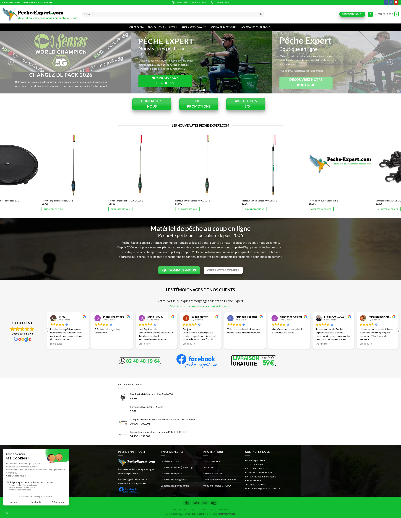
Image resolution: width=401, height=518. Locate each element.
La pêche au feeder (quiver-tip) (177, 467)
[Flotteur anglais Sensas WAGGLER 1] (36, 165)
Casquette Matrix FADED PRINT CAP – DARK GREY (297, 200)
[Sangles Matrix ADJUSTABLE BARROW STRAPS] (169, 165)
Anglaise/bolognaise (194, 27)
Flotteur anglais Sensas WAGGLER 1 (21, 200)
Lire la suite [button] (100, 344)
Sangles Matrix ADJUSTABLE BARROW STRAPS (161, 200)
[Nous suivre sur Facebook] (386, 2)
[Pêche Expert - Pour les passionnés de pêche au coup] (39, 14)
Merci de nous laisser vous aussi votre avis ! (200, 306)
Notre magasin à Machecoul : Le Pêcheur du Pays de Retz (133, 481)
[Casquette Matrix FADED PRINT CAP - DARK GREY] (303, 165)
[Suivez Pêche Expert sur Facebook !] (128, 489)
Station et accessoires (224, 27)
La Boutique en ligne (183, 509)
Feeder (173, 27)
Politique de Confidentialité (213, 509)
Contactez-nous (211, 461)
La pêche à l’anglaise (171, 473)
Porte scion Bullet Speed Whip (85, 200)
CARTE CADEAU (137, 27)
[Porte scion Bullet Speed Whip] (103, 165)
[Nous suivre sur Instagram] (391, 2)
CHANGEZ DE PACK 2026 (361, 75)
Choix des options (16, 209)
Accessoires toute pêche (255, 27)
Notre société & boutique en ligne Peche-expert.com (136, 471)
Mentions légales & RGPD (217, 485)
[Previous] (11, 62)
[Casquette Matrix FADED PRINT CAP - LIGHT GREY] (236, 165)
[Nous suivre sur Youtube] (396, 2)
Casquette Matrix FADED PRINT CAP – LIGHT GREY (230, 200)
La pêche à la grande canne (175, 485)
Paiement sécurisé (212, 473)
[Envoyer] (261, 14)
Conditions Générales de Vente (219, 479)
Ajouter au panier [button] (83, 209)
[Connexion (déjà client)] (370, 14)
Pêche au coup (156, 27)
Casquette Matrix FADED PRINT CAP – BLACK (361, 200)
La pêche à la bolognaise (173, 479)
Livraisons (208, 467)
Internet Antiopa (227, 513)
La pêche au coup (170, 461)
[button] (388, 14)
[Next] (390, 62)
